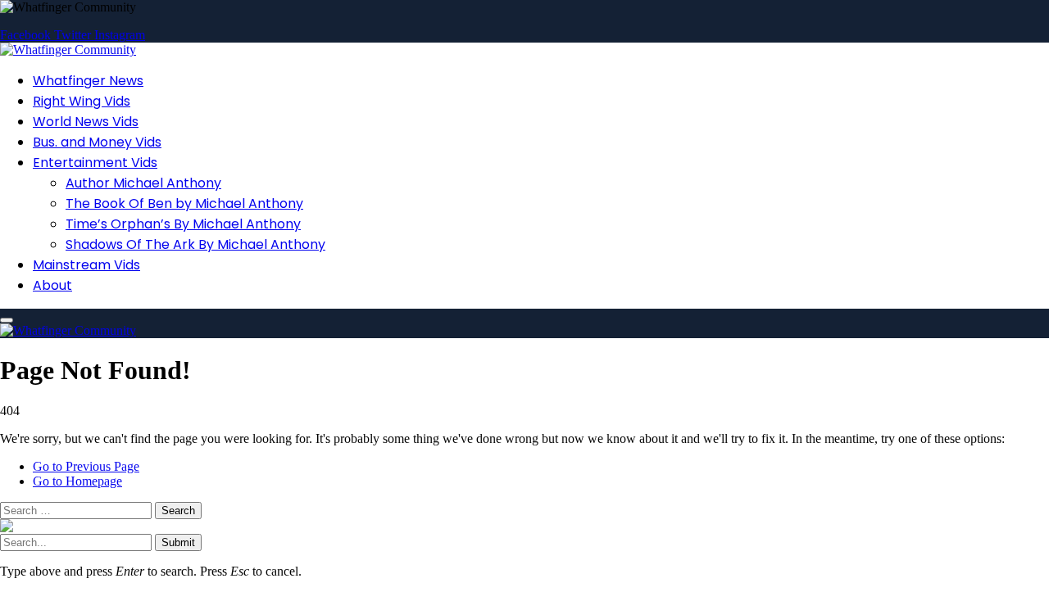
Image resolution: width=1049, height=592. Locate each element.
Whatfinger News (88, 80)
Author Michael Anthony (143, 183)
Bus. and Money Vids (97, 142)
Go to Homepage (77, 481)
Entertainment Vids (95, 162)
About (52, 285)
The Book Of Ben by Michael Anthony (184, 203)
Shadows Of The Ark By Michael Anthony (195, 244)
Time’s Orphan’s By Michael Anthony (183, 224)
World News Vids (86, 121)
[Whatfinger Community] (68, 49)
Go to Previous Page (86, 466)
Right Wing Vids (81, 101)
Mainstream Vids (86, 264)
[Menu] (6, 320)
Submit (178, 542)
